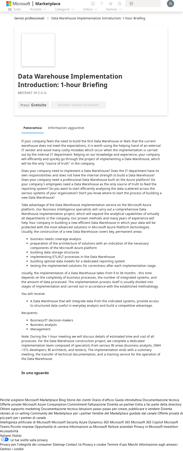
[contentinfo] (48, 18)
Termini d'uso (117, 444)
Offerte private (11, 404)
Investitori (171, 426)
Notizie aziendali (120, 426)
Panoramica (32, 128)
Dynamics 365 (98, 422)
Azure (83, 422)
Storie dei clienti (79, 400)
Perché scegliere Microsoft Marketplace (29, 400)
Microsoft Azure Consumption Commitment (55, 404)
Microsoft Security (65, 422)
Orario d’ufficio (103, 400)
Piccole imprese (22, 426)
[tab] (33, 128)
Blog (62, 400)
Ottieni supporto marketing (20, 408)
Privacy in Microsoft (148, 426)
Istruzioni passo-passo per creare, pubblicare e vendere (119, 408)
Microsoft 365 (120, 422)
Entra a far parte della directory (158, 404)
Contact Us (74, 444)
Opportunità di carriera (52, 426)
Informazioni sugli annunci (158, 444)
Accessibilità (9, 431)
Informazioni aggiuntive (66, 128)
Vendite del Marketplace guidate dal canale (124, 413)
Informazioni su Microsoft (88, 426)
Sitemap (59, 444)
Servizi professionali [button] (29, 18)
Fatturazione (97, 404)
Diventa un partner (120, 404)
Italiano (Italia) (11, 435)
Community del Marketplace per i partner (60, 413)
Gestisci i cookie (12, 449)
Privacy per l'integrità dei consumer (26, 444)
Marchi (133, 444)
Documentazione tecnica (161, 400)
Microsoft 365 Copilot (147, 422)
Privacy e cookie (94, 444)
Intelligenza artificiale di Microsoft (25, 422)
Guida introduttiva (128, 400)
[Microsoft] (18, 3)
